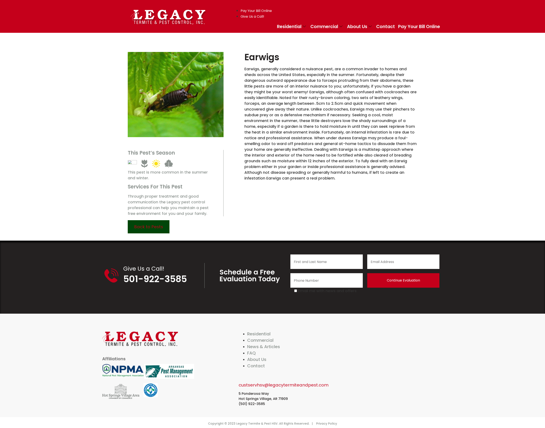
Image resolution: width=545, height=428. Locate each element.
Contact (385, 26)
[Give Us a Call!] (111, 276)
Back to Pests (148, 227)
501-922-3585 (155, 279)
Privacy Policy (326, 423)
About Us (357, 26)
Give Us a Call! (143, 269)
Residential (289, 26)
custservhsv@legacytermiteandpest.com (283, 385)
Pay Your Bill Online (419, 26)
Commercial (324, 26)
